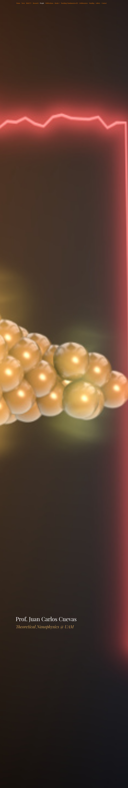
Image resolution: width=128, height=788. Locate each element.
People (42, 3)
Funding (91, 3)
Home (18, 3)
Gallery (98, 3)
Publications (49, 3)
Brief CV (28, 3)
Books (57, 3)
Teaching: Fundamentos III (69, 3)
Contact (104, 3)
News (23, 3)
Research (35, 3)
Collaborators (83, 3)
